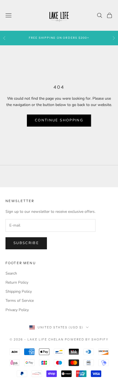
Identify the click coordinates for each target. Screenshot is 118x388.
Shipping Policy (18, 291)
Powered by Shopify (86, 339)
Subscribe (26, 243)
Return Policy (16, 282)
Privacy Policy (17, 309)
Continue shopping (59, 120)
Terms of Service (19, 300)
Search (11, 273)
